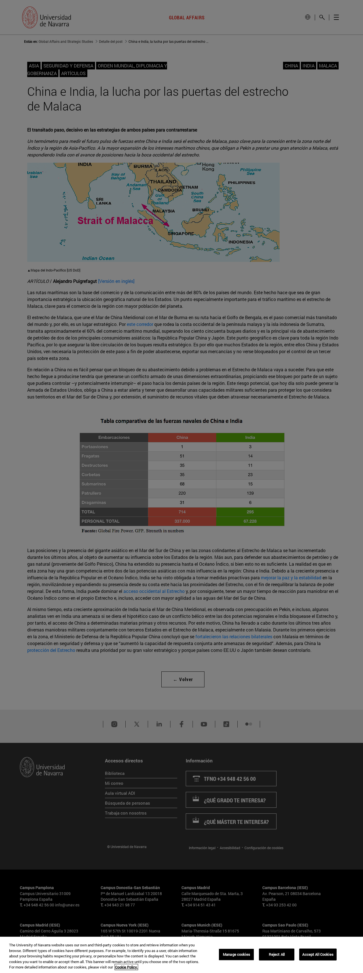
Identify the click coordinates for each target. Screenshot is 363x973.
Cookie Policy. (126, 967)
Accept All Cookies (317, 954)
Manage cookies (236, 954)
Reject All (277, 954)
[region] (181, 955)
